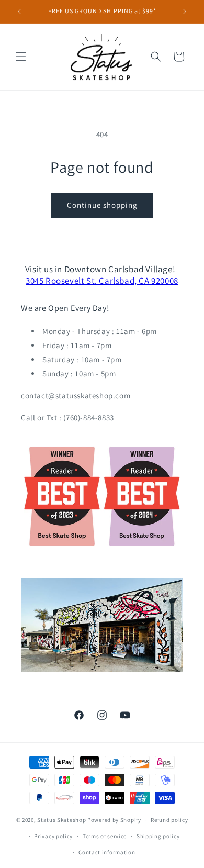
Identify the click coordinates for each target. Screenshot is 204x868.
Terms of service (105, 836)
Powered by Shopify (114, 820)
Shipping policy (158, 836)
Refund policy (169, 820)
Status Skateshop (61, 820)
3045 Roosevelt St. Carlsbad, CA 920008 (102, 280)
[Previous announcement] (19, 11)
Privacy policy (53, 836)
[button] (20, 56)
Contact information (106, 852)
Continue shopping (102, 205)
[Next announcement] (184, 11)
